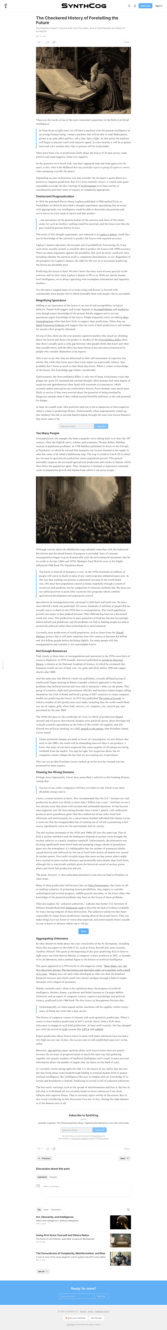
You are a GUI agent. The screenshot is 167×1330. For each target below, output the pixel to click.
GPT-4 (85, 1029)
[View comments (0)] (47, 42)
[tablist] (47, 1177)
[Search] (129, 5)
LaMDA (98, 1029)
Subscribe (145, 5)
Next (122, 1158)
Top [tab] (39, 1209)
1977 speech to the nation (89, 729)
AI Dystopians (88, 186)
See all (41, 1271)
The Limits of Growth (110, 698)
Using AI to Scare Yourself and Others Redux (62, 1235)
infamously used (74, 908)
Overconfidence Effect (110, 340)
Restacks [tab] (53, 1177)
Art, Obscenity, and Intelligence (55, 1216)
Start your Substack (77, 1318)
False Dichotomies (98, 885)
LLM (64, 1029)
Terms (90, 1311)
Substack (70, 1324)
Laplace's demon (108, 234)
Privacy (83, 1311)
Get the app (96, 1318)
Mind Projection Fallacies (50, 325)
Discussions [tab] (56, 1209)
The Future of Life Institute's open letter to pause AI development (65, 1239)
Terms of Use (96, 1136)
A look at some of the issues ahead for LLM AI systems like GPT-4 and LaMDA (71, 1257)
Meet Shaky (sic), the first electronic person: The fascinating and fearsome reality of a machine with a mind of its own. (83, 970)
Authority (123, 309)
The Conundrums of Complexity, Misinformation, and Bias (70, 1253)
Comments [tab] (42, 1177)
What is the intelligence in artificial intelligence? (57, 1220)
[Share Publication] (135, 5)
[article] (83, 1222)
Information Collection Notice (82, 1138)
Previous (46, 1158)
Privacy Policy (103, 1138)
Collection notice (102, 1311)
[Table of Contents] (3, 665)
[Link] (32, 196)
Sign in (159, 5)
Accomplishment (103, 309)
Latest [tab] (46, 1209)
